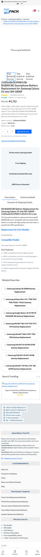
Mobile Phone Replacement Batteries (14, 501)
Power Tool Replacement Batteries (13, 497)
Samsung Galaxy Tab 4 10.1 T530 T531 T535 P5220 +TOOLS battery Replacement (21, 302)
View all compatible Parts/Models (13, 141)
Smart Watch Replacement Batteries (14, 510)
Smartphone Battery (15, 19)
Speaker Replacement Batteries (12, 514)
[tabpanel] (20, 391)
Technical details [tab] (27, 197)
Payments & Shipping (9, 474)
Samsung (26, 19)
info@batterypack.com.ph (12, 458)
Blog (3, 486)
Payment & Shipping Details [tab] (19, 202)
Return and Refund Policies (11, 482)
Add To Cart (24, 132)
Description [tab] (10, 197)
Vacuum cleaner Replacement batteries (15, 506)
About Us (4, 469)
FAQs (3, 478)
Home (5, 19)
